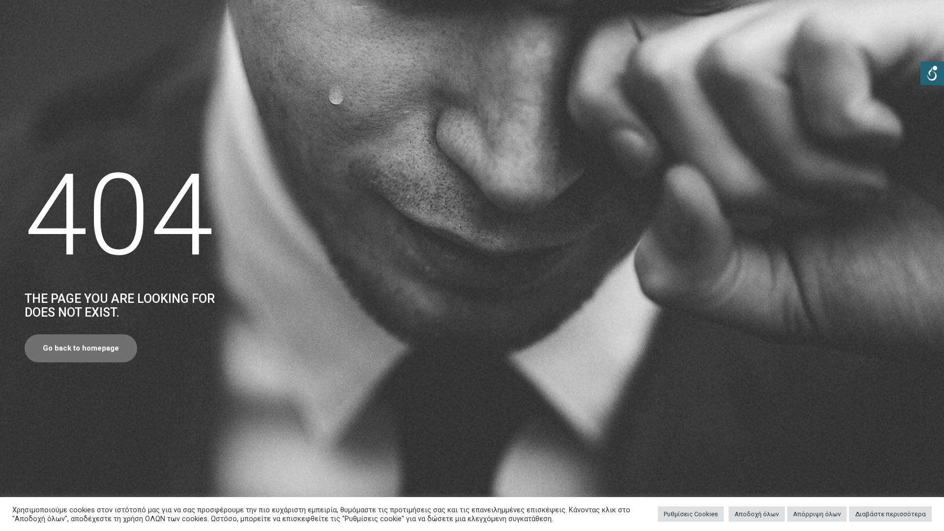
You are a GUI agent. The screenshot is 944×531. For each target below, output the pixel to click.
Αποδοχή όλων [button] (757, 514)
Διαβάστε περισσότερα (890, 514)
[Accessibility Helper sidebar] (932, 73)
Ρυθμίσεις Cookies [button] (691, 514)
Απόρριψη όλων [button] (817, 514)
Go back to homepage (81, 348)
